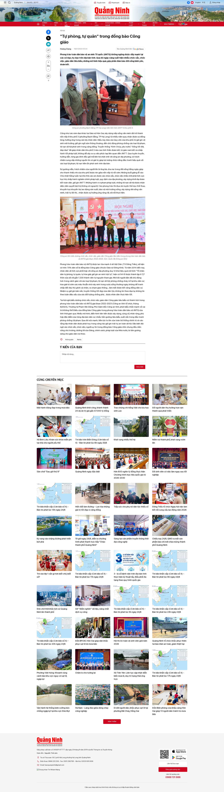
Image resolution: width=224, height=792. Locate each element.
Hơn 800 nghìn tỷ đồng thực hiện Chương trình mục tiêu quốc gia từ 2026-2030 (130, 474)
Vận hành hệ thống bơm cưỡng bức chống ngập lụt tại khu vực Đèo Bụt (53, 709)
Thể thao (144, 24)
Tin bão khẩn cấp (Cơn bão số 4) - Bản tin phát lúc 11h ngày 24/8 (91, 575)
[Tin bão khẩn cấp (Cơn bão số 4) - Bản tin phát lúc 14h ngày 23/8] (92, 729)
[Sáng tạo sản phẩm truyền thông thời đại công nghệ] (131, 525)
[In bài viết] (48, 56)
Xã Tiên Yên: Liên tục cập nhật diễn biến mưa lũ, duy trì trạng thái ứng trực (130, 676)
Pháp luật (131, 24)
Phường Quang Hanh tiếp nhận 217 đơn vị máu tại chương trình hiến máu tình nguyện (54, 746)
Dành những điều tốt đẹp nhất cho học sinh (130, 744)
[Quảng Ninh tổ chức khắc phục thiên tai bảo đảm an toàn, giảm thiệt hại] (169, 627)
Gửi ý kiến (139, 367)
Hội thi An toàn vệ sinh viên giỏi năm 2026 (130, 642)
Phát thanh (115, 3)
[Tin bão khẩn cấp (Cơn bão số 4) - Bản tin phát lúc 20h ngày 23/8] (54, 627)
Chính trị (44, 24)
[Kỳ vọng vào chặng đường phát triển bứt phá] (54, 525)
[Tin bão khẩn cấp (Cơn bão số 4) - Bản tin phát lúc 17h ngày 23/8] (169, 659)
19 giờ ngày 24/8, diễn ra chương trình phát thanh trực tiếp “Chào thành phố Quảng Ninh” (90, 541)
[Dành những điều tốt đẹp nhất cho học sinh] (131, 729)
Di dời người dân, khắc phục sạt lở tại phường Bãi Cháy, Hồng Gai (131, 709)
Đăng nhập (216, 2)
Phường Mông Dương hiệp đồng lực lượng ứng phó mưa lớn (53, 779)
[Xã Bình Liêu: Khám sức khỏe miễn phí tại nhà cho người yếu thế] (54, 426)
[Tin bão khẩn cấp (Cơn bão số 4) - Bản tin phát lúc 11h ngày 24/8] (92, 560)
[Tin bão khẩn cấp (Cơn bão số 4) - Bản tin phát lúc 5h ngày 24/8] (131, 595)
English (198, 2)
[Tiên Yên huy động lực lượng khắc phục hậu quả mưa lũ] (169, 764)
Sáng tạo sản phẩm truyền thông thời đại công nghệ (131, 540)
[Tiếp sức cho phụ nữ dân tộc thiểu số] (131, 493)
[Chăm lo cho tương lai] (92, 659)
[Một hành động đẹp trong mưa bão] (54, 394)
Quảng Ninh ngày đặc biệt (87, 471)
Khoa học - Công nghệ (112, 24)
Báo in (128, 3)
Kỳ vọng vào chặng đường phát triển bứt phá (54, 540)
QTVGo (182, 24)
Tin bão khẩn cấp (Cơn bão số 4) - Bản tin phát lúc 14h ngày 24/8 (53, 508)
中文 (203, 2)
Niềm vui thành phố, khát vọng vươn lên (168, 441)
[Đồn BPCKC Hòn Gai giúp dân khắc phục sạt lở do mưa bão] (92, 627)
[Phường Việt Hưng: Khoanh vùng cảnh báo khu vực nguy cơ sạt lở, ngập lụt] (54, 659)
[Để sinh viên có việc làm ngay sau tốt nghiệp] (169, 458)
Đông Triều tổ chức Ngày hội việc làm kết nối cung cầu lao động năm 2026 (169, 508)
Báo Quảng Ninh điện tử (112, 12)
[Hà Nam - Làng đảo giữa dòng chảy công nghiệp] (92, 694)
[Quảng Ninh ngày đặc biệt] (92, 458)
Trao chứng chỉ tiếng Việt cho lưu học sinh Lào (131, 409)
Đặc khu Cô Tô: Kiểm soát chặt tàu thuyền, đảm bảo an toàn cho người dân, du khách (168, 746)
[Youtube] (192, 2)
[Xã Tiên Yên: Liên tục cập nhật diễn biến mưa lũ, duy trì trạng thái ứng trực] (131, 659)
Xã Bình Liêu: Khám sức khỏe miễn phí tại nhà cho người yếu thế (54, 441)
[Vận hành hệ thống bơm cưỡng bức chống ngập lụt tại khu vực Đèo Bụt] (54, 694)
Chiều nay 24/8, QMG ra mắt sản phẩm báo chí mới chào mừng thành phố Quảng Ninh (168, 541)
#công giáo (69, 339)
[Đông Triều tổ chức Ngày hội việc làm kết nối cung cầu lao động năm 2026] (169, 493)
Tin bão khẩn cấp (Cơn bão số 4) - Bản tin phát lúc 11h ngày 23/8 (91, 779)
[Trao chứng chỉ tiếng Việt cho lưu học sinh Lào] (131, 394)
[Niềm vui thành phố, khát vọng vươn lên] (169, 426)
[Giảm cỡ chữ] (48, 69)
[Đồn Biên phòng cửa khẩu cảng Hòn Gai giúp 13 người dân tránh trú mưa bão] (169, 694)
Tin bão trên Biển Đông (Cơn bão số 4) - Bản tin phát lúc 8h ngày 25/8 (92, 441)
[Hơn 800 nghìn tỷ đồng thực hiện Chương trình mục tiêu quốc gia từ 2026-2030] (131, 458)
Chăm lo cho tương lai (85, 673)
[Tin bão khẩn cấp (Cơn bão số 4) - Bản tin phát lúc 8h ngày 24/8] (169, 560)
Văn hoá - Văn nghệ (80, 24)
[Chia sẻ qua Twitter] (48, 38)
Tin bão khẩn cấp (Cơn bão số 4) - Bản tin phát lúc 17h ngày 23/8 (168, 674)
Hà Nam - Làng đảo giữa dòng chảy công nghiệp (91, 709)
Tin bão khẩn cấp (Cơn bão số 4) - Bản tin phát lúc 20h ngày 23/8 (53, 642)
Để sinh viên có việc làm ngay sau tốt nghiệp (169, 473)
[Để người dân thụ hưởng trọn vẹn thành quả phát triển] (169, 394)
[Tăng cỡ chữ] (48, 62)
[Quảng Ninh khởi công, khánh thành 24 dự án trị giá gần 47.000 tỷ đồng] (92, 394)
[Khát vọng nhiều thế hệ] (131, 426)
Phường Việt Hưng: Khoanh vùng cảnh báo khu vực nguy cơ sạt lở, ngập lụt (52, 676)
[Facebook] (188, 2)
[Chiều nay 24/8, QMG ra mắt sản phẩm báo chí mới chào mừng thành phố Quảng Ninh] (169, 525)
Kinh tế (56, 24)
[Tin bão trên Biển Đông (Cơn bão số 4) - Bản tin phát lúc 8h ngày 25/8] (92, 426)
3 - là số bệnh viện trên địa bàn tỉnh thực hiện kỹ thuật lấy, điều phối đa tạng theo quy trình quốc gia (130, 577)
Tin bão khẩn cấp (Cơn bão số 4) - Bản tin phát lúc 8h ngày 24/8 (168, 575)
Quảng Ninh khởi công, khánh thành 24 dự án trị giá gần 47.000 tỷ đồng (92, 409)
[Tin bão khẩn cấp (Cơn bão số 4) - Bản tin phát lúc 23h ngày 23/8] (169, 595)
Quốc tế (155, 24)
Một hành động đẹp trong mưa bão (53, 407)
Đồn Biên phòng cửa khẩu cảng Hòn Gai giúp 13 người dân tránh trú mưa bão (169, 711)
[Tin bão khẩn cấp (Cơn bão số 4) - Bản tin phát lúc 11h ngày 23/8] (92, 764)
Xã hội (66, 24)
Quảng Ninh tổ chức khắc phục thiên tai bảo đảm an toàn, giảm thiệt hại (169, 642)
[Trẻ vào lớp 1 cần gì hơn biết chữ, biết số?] (54, 560)
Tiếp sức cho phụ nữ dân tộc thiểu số (131, 506)
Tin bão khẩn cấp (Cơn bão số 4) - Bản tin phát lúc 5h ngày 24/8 (130, 610)
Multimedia (169, 24)
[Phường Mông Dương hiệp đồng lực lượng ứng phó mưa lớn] (54, 764)
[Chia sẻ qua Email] (48, 44)
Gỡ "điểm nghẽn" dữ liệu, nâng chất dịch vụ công (92, 610)
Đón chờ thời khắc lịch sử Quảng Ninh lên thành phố (52, 610)
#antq (79, 339)
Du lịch (96, 24)
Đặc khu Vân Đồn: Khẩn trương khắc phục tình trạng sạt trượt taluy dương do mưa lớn (131, 781)
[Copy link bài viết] (48, 50)
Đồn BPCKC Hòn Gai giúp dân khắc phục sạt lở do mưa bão (91, 642)
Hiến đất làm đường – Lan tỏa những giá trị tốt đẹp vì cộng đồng (92, 508)
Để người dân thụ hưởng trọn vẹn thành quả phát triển (167, 409)
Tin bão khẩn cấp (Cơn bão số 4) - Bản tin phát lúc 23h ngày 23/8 (168, 610)
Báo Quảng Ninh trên (124, 49)
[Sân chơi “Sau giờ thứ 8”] (54, 458)
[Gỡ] (92, 595)
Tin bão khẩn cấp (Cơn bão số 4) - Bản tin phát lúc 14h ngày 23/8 (91, 744)
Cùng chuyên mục (50, 379)
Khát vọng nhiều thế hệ (124, 439)
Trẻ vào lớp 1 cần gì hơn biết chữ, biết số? (54, 575)
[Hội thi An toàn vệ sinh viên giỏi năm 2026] (131, 627)
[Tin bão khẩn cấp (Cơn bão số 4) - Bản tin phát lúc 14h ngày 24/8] (54, 493)
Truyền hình (101, 3)
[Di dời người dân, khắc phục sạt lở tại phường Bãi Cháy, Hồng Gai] (131, 694)
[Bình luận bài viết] (48, 76)
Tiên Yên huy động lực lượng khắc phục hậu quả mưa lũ (168, 779)
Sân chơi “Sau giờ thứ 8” (48, 471)
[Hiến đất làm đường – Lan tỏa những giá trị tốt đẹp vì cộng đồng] (92, 493)
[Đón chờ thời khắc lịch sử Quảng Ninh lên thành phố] (54, 595)
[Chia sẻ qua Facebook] (48, 32)
